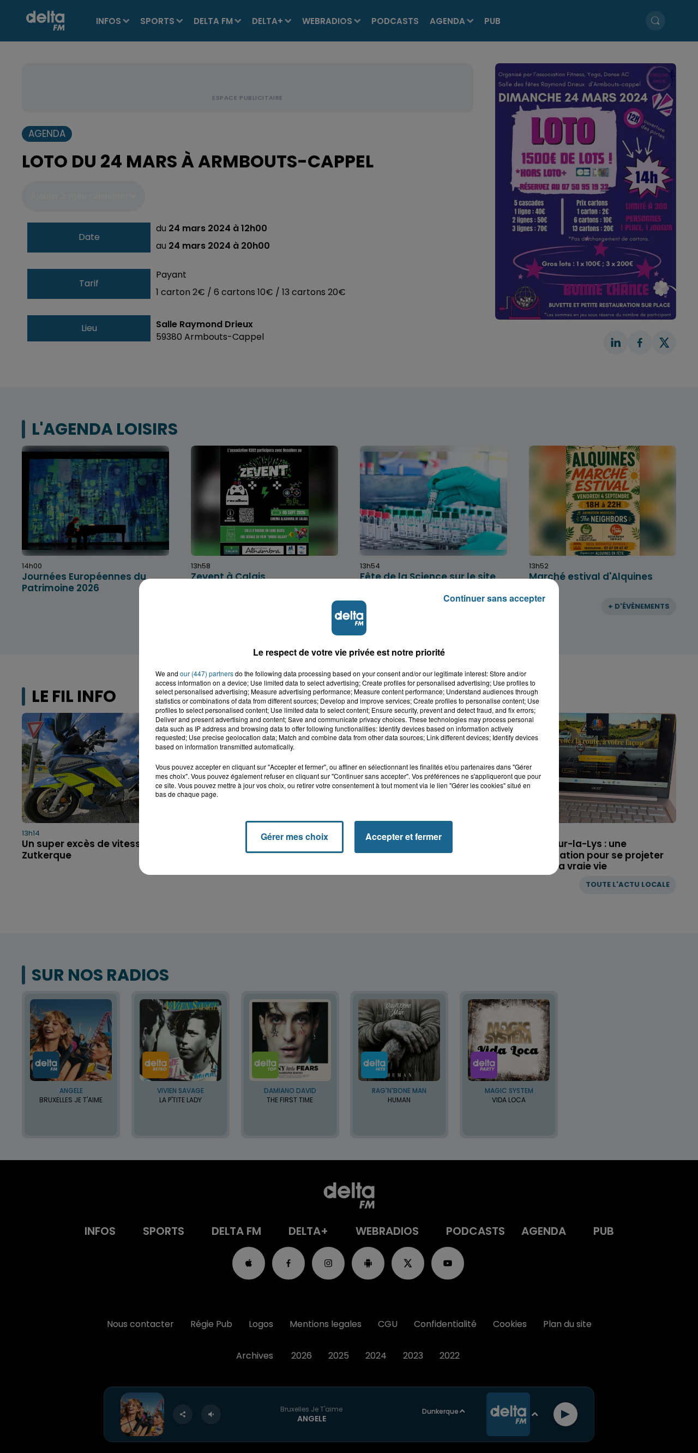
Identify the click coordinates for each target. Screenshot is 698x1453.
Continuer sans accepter (494, 598)
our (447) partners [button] (206, 673)
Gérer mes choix (294, 836)
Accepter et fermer (403, 836)
